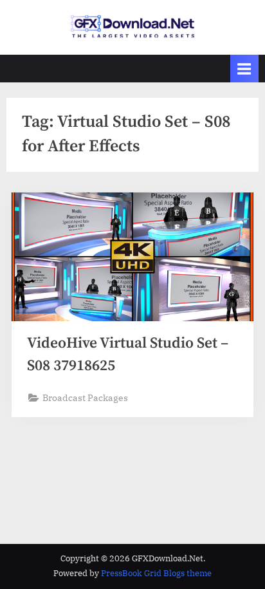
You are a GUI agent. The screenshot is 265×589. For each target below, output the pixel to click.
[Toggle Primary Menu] (244, 68)
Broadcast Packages (85, 398)
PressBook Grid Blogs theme (156, 573)
